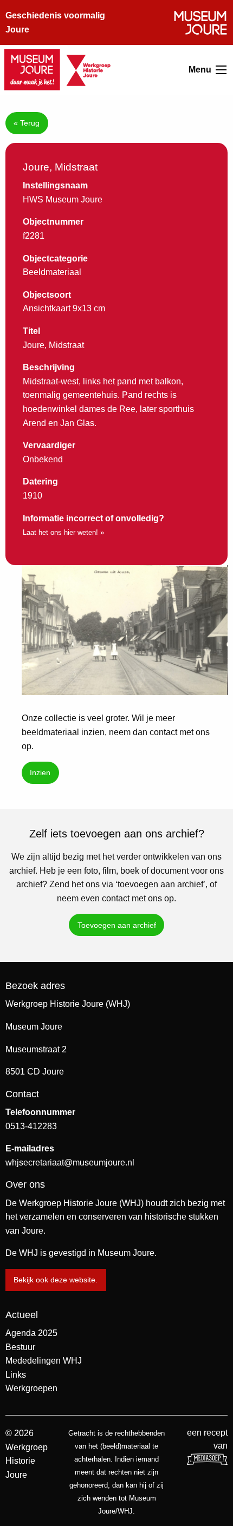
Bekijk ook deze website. (56, 1279)
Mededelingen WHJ (43, 1360)
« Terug (27, 123)
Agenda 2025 (31, 1333)
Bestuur (20, 1347)
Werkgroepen (31, 1388)
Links (15, 1374)
